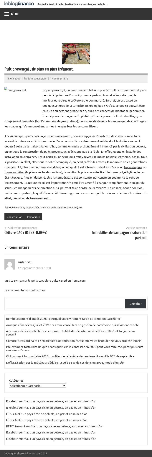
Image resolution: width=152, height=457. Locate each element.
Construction (14, 216)
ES (7, 414)
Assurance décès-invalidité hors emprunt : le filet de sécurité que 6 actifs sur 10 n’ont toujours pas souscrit (70, 332)
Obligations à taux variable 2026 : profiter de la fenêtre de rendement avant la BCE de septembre (70, 356)
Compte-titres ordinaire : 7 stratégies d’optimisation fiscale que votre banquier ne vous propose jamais (73, 340)
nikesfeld (12, 407)
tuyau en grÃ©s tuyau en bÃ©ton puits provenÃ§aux (51, 207)
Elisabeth (12, 432)
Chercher (136, 303)
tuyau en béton (14, 172)
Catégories (16, 380)
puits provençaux (55, 151)
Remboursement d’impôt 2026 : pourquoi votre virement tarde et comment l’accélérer (63, 318)
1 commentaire (59, 78)
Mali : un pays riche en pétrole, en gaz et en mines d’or (60, 401)
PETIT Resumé (15, 426)
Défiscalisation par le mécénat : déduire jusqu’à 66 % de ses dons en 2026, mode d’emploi (65, 362)
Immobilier (33, 216)
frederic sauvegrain (35, 78)
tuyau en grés (133, 167)
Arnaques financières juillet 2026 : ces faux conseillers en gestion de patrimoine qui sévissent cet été (72, 325)
